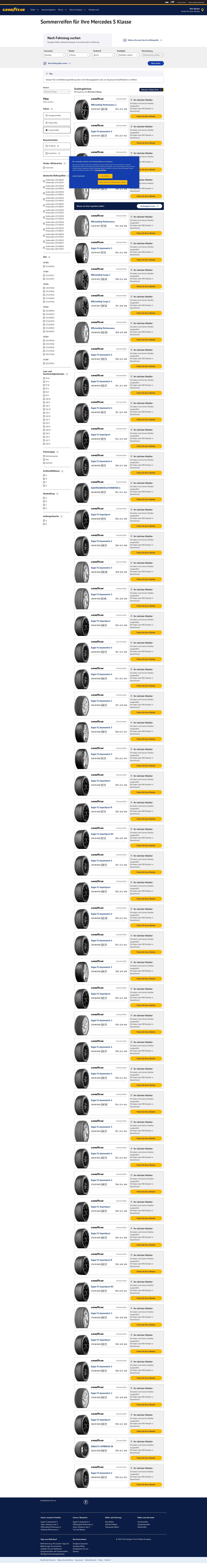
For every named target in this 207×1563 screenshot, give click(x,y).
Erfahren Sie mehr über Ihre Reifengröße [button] (143, 40)
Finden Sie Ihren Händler (146, 116)
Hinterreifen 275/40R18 (55, 194)
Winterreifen (53, 123)
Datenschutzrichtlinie (100, 170)
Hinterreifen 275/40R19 (55, 207)
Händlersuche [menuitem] (94, 10)
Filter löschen (48, 102)
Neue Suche (155, 63)
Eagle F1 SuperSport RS (102, 834)
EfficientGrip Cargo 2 (100, 274)
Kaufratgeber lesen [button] (147, 206)
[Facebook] (86, 1502)
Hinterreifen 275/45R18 (55, 219)
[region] (104, 172)
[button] (52, 108)
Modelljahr (121, 51)
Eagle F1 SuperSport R (101, 807)
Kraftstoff (97, 51)
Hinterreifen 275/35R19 (55, 182)
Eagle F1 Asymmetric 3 (101, 567)
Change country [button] (181, 2)
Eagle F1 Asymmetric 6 (101, 131)
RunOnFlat (53, 153)
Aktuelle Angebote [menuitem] (48, 10)
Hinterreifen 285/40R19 (55, 243)
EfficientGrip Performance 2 (103, 104)
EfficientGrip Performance (103, 221)
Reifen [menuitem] (33, 10)
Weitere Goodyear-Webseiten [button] (196, 2)
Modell (71, 51)
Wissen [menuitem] (60, 10)
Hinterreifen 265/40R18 (55, 188)
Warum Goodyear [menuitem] (76, 10)
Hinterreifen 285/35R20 (55, 249)
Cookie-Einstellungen (78, 176)
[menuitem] (167, 2)
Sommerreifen (54, 130)
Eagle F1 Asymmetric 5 (101, 248)
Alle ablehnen (105, 176)
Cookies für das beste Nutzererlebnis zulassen (112, 182)
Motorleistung (147, 51)
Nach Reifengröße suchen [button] (57, 63)
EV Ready (52, 146)
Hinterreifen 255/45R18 (55, 201)
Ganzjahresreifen (55, 115)
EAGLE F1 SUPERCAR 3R (102, 1446)
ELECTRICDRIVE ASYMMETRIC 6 (105, 487)
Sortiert (46, 87)
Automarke (48, 51)
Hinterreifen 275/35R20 (55, 213)
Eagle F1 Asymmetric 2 (101, 700)
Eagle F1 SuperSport (100, 434)
